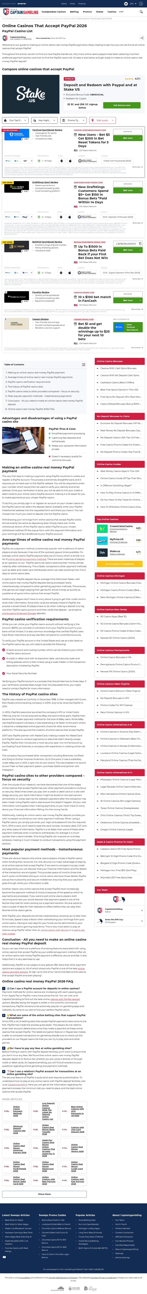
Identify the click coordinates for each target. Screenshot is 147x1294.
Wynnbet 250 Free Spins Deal (116, 877)
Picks (72, 4)
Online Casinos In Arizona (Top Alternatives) (121, 731)
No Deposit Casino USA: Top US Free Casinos (121, 437)
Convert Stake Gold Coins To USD (55, 1234)
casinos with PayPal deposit (65, 999)
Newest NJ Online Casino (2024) (117, 638)
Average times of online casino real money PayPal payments (40, 377)
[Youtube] (126, 4)
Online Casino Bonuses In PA (115, 657)
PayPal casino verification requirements (29, 382)
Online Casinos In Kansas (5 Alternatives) (121, 746)
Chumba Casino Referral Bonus (56, 1228)
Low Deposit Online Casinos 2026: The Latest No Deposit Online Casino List (48, 1111)
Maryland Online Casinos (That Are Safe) (121, 760)
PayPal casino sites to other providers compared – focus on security (43, 391)
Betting (74, 11)
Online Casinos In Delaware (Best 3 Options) (121, 738)
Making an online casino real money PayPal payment (36, 372)
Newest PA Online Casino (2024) (117, 671)
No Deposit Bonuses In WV (114, 698)
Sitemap (119, 1253)
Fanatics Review (40, 292)
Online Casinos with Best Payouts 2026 (48, 1180)
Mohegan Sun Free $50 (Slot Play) (118, 870)
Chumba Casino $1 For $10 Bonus (54, 1241)
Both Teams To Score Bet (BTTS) (93, 1248)
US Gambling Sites (10, 19)
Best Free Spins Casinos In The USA (119, 389)
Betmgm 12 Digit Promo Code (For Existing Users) (121, 856)
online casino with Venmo (54, 930)
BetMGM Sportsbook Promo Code (89, 242)
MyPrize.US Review (118, 542)
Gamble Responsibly (125, 1245)
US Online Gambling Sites (30, 19)
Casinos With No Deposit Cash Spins (119, 375)
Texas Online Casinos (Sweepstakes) (119, 808)
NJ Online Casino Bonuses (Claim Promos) (121, 623)
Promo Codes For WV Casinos (116, 705)
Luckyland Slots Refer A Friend (56, 1224)
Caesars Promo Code (84, 319)
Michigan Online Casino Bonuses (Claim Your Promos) (121, 582)
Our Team (119, 1220)
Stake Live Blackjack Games (18, 1228)
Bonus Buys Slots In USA (53, 1220)
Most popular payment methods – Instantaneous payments (39, 396)
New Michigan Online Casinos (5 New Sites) (121, 597)
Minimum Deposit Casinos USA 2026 (19, 1129)
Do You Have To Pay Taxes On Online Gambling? (121, 499)
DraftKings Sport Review (45, 182)
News (64, 4)
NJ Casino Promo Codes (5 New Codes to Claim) (121, 630)
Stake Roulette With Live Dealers (16, 1242)
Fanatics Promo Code (84, 292)
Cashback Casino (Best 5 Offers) (117, 382)
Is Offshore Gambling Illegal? (116, 485)
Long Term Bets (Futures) (90, 1232)
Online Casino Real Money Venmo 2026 (77, 1148)
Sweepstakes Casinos (54, 11)
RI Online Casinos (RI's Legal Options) (120, 801)
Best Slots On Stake (14, 1220)
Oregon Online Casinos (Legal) (116, 829)
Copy (140, 244)
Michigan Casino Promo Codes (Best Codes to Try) (121, 590)
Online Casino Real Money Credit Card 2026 (77, 1166)
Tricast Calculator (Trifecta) (91, 1237)
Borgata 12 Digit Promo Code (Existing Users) (121, 863)
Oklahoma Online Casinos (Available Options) (121, 822)
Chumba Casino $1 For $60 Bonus (54, 1248)
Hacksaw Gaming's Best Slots (18, 1232)
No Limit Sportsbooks (89, 1224)
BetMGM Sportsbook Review (47, 242)
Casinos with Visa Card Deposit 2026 (77, 1129)
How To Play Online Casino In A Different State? (121, 492)
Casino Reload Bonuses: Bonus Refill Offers (121, 404)
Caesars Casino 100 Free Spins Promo (120, 849)
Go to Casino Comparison (120, 564)
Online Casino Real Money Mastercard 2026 (48, 1166)
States (99, 11)
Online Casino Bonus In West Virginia (120, 691)
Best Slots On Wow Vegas (16, 1224)
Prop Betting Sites (87, 1220)
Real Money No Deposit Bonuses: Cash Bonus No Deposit (121, 430)
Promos (82, 4)
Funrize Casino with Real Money (16, 1249)
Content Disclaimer (124, 1232)
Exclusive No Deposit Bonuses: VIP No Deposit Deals (121, 423)
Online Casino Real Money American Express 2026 (19, 1148)
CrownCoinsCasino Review (118, 530)
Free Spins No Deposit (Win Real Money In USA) (121, 396)
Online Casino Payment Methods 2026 (59, 19)
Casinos (112, 11)
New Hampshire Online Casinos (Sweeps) (121, 794)
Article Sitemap (122, 1257)
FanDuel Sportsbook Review (47, 130)
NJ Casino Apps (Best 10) (113, 616)
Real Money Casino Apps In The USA (119, 471)
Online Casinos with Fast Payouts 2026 (77, 1180)
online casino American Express (19, 613)
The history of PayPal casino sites (25, 386)
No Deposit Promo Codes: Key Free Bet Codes (121, 451)
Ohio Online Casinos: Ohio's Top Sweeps (121, 815)
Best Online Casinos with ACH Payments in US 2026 (77, 1111)
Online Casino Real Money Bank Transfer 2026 (48, 1129)
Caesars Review (40, 319)
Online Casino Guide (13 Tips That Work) (121, 478)
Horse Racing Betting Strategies (89, 1242)
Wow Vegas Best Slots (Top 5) (18, 1237)
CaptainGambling (17, 1084)
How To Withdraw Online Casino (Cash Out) (121, 507)
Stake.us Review (117, 554)
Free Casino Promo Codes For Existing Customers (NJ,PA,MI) (121, 444)
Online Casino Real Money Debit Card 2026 (19, 1180)
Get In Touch (121, 1224)
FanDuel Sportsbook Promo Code (90, 130)
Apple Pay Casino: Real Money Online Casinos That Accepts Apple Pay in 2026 (48, 1148)
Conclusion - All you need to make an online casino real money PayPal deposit (45, 402)
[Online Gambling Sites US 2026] (20, 11)
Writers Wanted (122, 1228)
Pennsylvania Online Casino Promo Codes (121, 664)
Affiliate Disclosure (124, 1237)
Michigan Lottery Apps (89, 1228)
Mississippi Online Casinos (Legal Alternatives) (121, 779)
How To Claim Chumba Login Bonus (55, 1255)
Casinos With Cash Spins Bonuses (118, 368)
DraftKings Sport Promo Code (88, 182)
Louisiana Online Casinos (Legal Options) (121, 753)
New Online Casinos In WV (114, 712)
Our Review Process (124, 1241)
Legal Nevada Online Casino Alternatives (121, 786)
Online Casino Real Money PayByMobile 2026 (19, 1166)
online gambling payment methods (27, 559)
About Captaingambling (126, 1249)
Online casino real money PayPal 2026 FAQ (31, 409)
